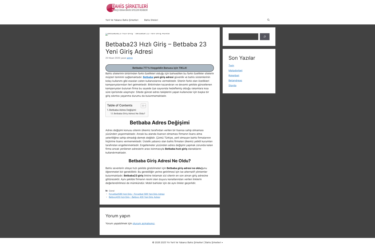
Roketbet (234, 75)
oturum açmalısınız (144, 223)
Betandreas (235, 80)
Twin (231, 65)
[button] (268, 20)
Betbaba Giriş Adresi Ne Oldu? (129, 113)
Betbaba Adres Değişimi (122, 109)
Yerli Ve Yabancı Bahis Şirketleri (121, 20)
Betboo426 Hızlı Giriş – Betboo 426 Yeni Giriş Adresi (134, 197)
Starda (232, 85)
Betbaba (148, 77)
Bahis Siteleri (151, 20)
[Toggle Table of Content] (142, 105)
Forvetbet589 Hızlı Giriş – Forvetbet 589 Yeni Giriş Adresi (137, 194)
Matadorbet (235, 70)
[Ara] (265, 36)
